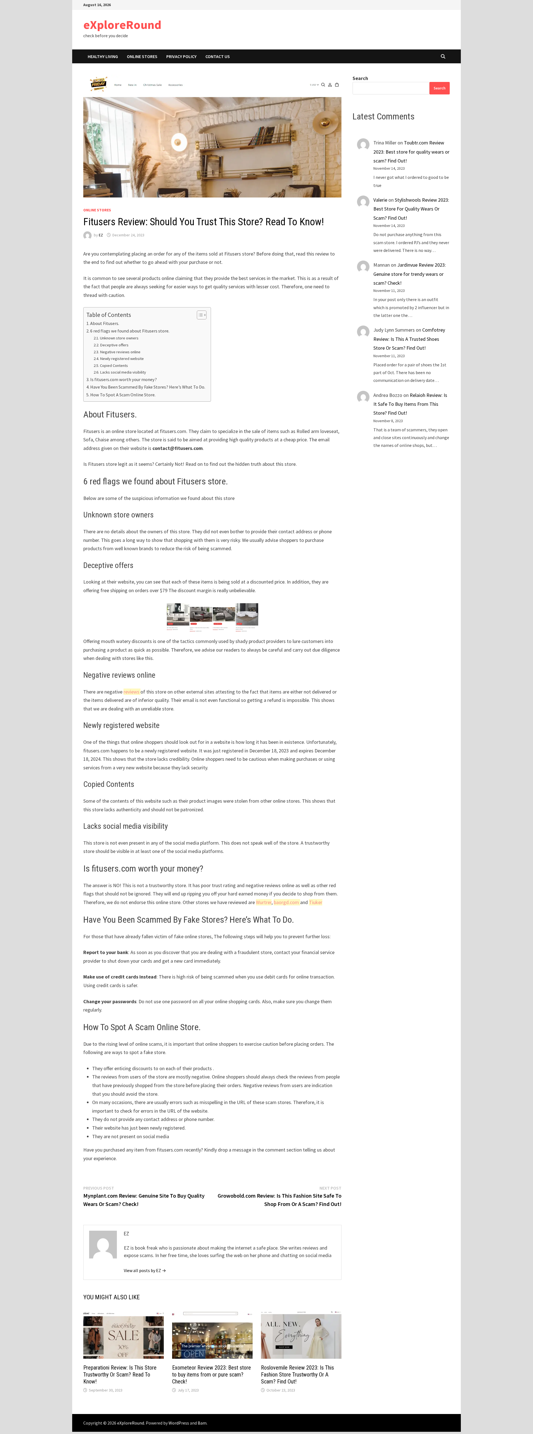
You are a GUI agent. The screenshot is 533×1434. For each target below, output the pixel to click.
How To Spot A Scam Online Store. (122, 394)
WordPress (179, 1423)
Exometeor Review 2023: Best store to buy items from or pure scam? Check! (211, 1374)
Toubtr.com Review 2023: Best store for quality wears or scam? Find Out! (411, 151)
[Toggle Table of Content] (199, 315)
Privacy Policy (181, 56)
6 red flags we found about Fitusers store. (129, 331)
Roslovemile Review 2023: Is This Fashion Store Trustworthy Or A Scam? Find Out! (297, 1374)
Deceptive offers (114, 344)
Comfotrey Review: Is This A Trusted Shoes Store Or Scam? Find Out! (409, 339)
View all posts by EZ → (145, 1270)
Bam (202, 1423)
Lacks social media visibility (123, 372)
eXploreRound (122, 24)
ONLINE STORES (142, 56)
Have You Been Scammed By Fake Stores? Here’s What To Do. (147, 387)
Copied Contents (114, 365)
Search (360, 78)
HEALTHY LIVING (103, 56)
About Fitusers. (104, 323)
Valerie (380, 200)
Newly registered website (122, 358)
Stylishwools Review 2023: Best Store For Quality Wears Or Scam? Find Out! (411, 209)
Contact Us (217, 56)
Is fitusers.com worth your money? (123, 379)
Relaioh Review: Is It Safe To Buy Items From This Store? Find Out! (410, 404)
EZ (101, 234)
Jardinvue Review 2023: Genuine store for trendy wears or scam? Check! (409, 274)
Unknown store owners (119, 338)
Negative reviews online (120, 351)
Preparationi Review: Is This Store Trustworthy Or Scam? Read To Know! (120, 1374)
